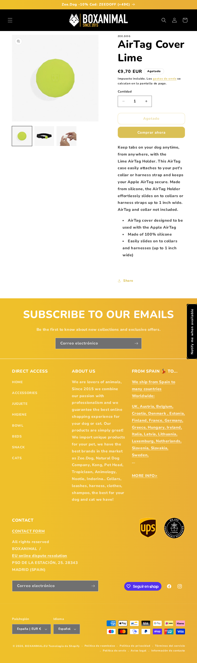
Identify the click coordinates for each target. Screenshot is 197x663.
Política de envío (114, 650)
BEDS (17, 436)
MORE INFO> (145, 475)
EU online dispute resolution (39, 555)
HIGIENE (19, 414)
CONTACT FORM (28, 531)
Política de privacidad (135, 646)
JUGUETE (19, 403)
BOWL (17, 425)
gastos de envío (165, 79)
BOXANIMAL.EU (36, 646)
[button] (10, 20)
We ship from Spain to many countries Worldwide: (153, 389)
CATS (17, 458)
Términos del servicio (170, 646)
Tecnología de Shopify (64, 646)
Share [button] (128, 280)
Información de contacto (168, 650)
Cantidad (125, 91)
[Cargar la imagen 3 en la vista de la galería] (66, 136)
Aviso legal (139, 650)
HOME (17, 382)
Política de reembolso (100, 646)
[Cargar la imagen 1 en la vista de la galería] (22, 136)
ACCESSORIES (24, 393)
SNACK (18, 447)
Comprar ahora (151, 132)
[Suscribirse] (136, 343)
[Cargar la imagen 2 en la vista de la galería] (44, 136)
